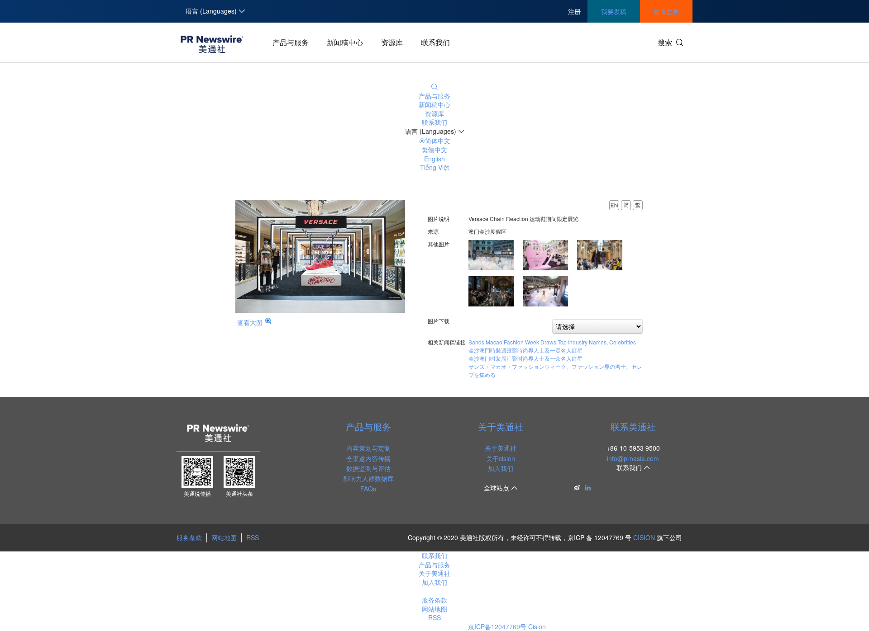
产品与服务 (290, 42)
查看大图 (250, 322)
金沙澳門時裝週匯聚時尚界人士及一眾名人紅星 (525, 350)
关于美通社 (500, 426)
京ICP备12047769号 (497, 626)
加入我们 (500, 468)
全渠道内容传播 (368, 458)
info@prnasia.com (633, 458)
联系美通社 (633, 426)
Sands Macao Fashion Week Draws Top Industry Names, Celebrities (552, 342)
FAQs (368, 488)
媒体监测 (666, 11)
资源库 (392, 42)
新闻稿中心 (345, 42)
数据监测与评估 (368, 468)
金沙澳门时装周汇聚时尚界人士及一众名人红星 (525, 358)
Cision (537, 626)
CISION (644, 537)
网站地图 (224, 537)
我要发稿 (613, 11)
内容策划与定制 (368, 447)
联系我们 (435, 42)
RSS (252, 537)
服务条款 (189, 537)
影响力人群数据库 (368, 478)
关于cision (500, 458)
